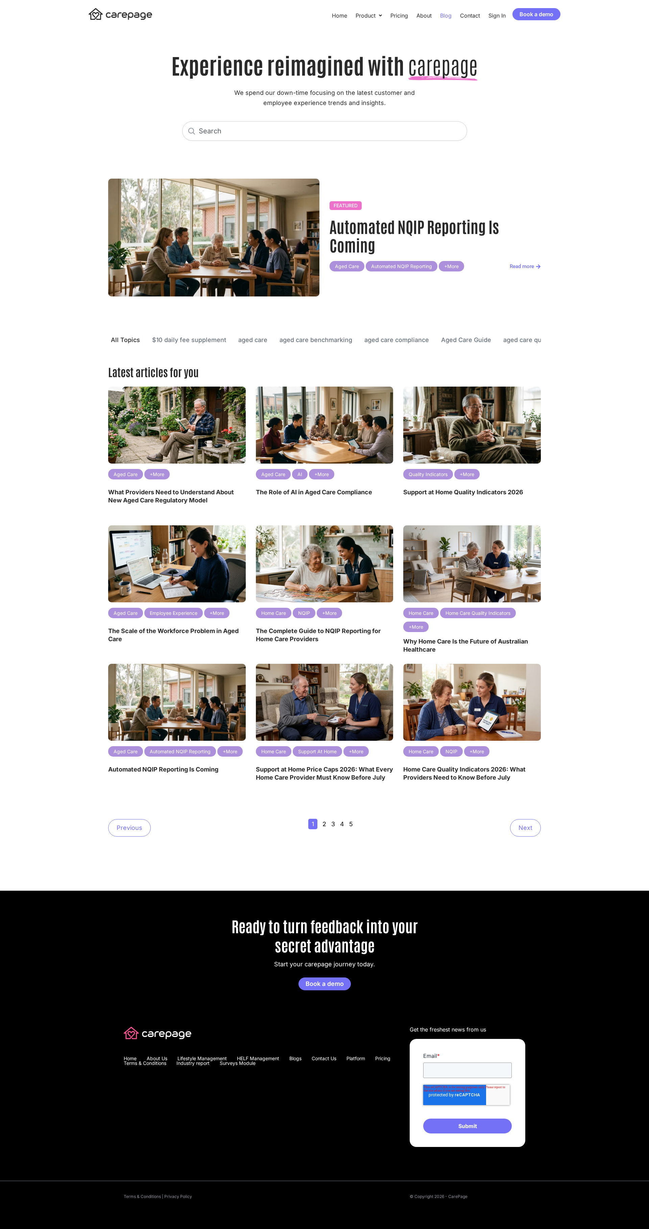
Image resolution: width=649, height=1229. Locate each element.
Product (366, 15)
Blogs (295, 1058)
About (424, 15)
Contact (470, 15)
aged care (252, 339)
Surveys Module (238, 1063)
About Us (157, 1058)
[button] (369, 15)
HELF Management (258, 1058)
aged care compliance (396, 339)
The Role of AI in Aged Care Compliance (314, 492)
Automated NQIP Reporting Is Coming (414, 235)
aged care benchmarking (316, 339)
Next (525, 827)
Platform (355, 1058)
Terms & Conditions (145, 1063)
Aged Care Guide (466, 339)
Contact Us (324, 1058)
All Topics (125, 339)
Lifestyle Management (202, 1058)
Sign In (497, 15)
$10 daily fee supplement (189, 339)
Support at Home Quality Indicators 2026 (463, 492)
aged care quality (528, 339)
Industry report (193, 1063)
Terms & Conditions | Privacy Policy (158, 1196)
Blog (446, 15)
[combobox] (324, 131)
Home (339, 15)
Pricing (399, 15)
